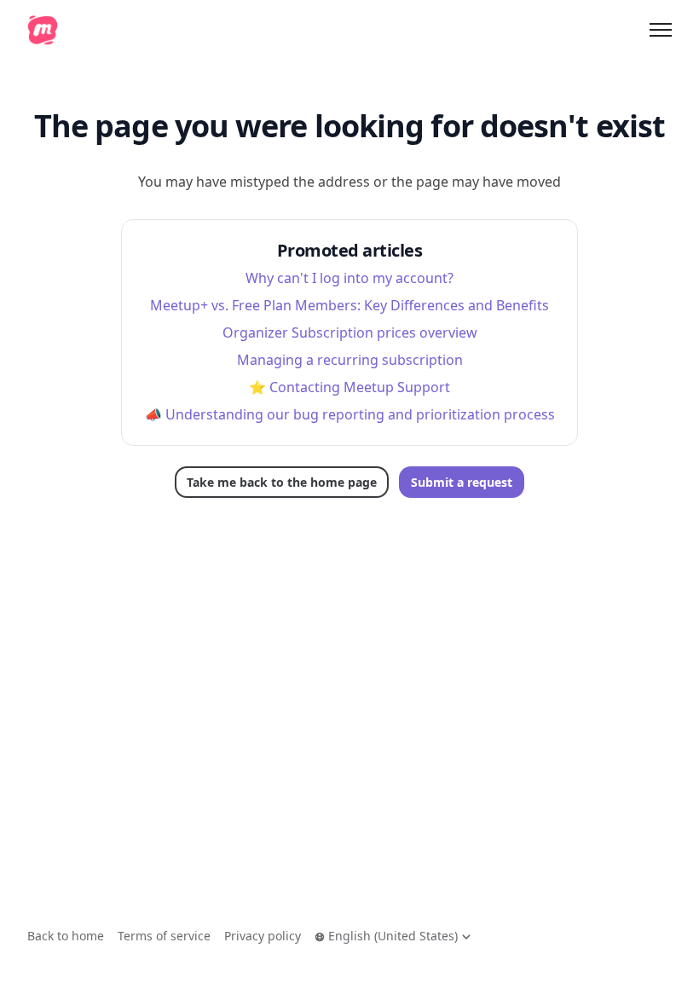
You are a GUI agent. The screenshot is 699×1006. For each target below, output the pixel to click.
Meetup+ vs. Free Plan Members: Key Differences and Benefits (349, 305)
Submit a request (461, 482)
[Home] (42, 29)
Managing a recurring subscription (350, 359)
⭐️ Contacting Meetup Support (349, 387)
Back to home (65, 936)
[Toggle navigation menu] (661, 29)
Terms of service (164, 936)
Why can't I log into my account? (349, 278)
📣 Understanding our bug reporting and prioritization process (350, 414)
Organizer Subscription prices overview (349, 332)
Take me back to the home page (282, 482)
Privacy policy (262, 936)
